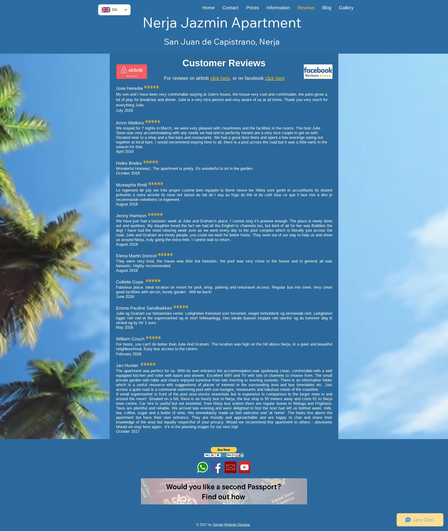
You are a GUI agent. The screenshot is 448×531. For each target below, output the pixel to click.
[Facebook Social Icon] (216, 467)
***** (151, 87)
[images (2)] (230, 467)
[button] (224, 452)
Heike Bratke (129, 163)
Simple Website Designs (231, 525)
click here (220, 78)
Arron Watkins (130, 122)
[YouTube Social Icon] (244, 467)
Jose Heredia (130, 88)
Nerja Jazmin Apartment (222, 22)
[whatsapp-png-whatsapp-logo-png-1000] (202, 467)
